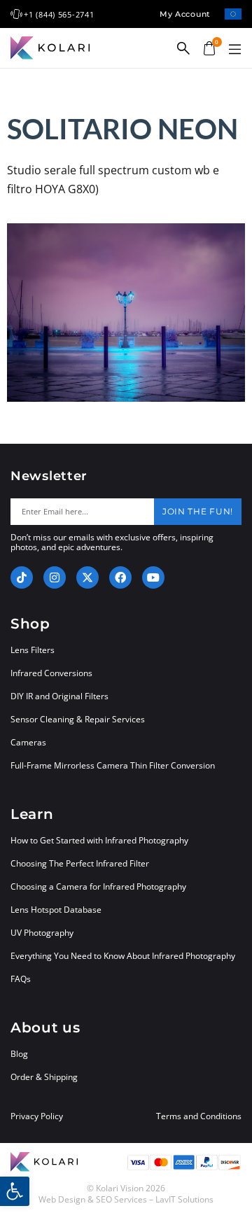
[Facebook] (120, 577)
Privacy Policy (36, 1116)
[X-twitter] (87, 577)
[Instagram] (54, 577)
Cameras (28, 742)
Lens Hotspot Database (56, 910)
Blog (19, 1054)
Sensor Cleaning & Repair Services (77, 719)
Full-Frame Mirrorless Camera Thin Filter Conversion (112, 765)
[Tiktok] (21, 577)
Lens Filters (32, 650)
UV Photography (42, 933)
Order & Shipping (44, 1077)
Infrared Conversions (51, 673)
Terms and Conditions (198, 1116)
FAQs (20, 979)
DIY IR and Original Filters (59, 696)
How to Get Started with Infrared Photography (99, 840)
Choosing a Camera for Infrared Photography (98, 886)
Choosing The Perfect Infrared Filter (79, 863)
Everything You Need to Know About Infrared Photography (122, 956)
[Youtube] (153, 577)
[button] (234, 49)
